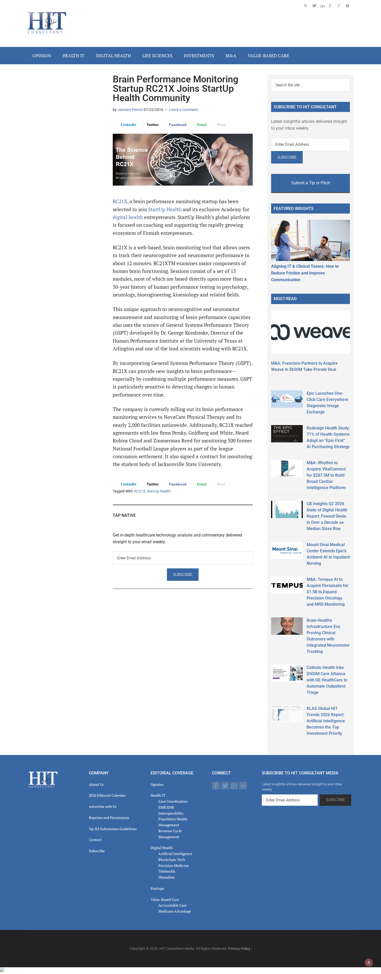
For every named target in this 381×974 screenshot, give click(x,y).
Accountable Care (172, 905)
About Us (96, 784)
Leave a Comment (183, 110)
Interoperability (171, 813)
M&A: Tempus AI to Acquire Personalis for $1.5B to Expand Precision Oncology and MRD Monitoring (327, 592)
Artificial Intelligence (175, 853)
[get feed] (308, 6)
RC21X (120, 201)
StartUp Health (164, 209)
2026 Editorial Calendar (107, 795)
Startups (157, 888)
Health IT (158, 795)
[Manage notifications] (369, 962)
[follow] (316, 6)
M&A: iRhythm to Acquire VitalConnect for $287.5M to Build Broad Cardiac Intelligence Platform (326, 475)
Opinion (157, 784)
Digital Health (162, 847)
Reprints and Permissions (109, 817)
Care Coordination (173, 801)
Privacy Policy (239, 949)
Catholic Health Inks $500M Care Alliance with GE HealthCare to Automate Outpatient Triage (327, 680)
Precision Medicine (173, 865)
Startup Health (159, 491)
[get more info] (349, 6)
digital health (128, 217)
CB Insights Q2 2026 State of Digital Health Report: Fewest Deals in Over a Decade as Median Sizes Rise (327, 516)
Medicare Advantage (174, 911)
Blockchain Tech (171, 859)
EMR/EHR (166, 807)
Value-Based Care (165, 899)
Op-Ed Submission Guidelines (113, 828)
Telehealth (166, 871)
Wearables (166, 877)
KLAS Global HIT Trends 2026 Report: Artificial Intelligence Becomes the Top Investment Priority (326, 721)
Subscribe (97, 850)
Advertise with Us (103, 806)
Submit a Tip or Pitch (310, 182)
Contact (95, 839)
